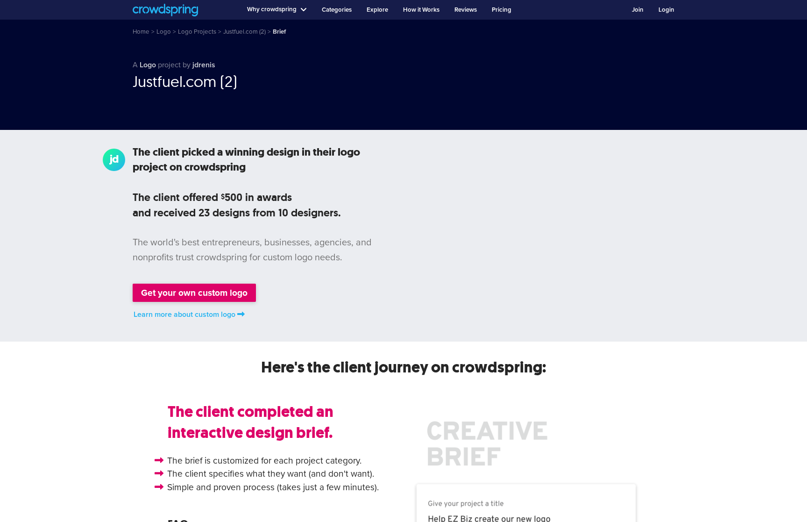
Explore (377, 10)
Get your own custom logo (194, 292)
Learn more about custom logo (184, 314)
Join (638, 10)
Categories (337, 10)
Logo (148, 65)
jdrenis (203, 65)
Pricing (501, 10)
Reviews (465, 10)
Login (666, 10)
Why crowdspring (272, 9)
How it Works (421, 10)
